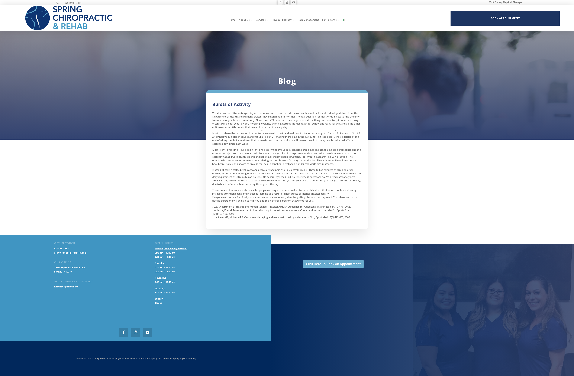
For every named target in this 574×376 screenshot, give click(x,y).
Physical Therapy (282, 20)
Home (232, 20)
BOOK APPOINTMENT (505, 18)
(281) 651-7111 (61, 248)
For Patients (329, 20)
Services (261, 20)
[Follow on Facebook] (280, 2)
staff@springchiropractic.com (70, 252)
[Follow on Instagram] (286, 2)
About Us (244, 20)
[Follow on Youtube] (293, 2)
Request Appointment (66, 286)
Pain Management (308, 20)
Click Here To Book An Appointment (333, 264)
